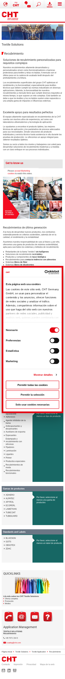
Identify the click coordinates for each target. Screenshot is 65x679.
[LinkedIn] (9, 671)
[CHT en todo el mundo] (5, 4)
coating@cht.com (14, 643)
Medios (8, 603)
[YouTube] (4, 671)
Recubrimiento (55, 652)
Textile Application (39, 652)
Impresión (18, 664)
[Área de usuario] (16, 4)
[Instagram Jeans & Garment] (15, 671)
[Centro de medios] (49, 4)
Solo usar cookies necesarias (33, 404)
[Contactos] (27, 4)
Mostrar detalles (43, 374)
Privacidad (31, 664)
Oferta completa (11, 599)
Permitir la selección (32, 394)
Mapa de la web (47, 664)
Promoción (9, 601)
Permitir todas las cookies (33, 384)
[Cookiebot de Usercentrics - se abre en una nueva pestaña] (45, 272)
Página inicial (7, 652)
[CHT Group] (10, 15)
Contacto (6, 664)
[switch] (54, 340)
